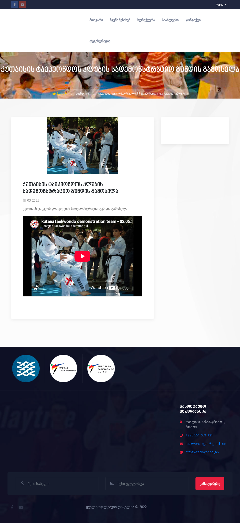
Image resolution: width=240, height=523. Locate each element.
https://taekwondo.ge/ (202, 452)
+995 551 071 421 (199, 435)
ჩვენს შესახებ (120, 20)
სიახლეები (170, 20)
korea (220, 5)
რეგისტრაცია (100, 41)
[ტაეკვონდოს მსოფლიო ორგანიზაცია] (63, 367)
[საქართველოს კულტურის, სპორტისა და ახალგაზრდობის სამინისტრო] (26, 367)
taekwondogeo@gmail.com (206, 443)
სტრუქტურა (146, 20)
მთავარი (96, 20)
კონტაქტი (193, 20)
